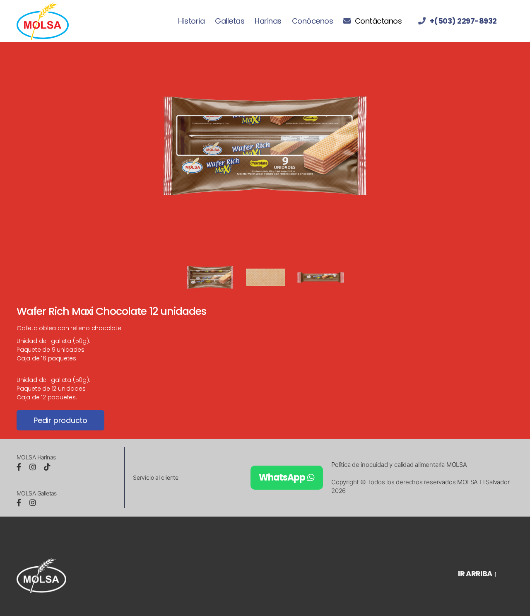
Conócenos (312, 21)
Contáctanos (378, 21)
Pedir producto (60, 420)
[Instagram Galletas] (32, 503)
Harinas (268, 21)
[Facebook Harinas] (20, 467)
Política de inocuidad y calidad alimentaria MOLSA (399, 465)
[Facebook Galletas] (20, 503)
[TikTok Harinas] (47, 467)
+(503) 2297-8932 (463, 21)
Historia (191, 21)
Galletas (229, 21)
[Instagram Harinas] (33, 467)
